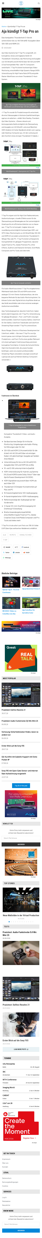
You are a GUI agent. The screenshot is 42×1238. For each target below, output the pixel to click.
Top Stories (9, 883)
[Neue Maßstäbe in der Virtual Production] (21, 900)
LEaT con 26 (7, 1103)
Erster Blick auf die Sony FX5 (13, 746)
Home (4, 26)
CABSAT (6, 1095)
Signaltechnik (26, 535)
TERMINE (7, 1058)
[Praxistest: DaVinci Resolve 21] (21, 989)
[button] (4, 905)
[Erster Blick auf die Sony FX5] (21, 1024)
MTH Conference (9, 1079)
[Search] (39, 3)
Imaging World (9, 1087)
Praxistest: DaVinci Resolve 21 (14, 710)
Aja (4, 535)
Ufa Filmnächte (9, 1064)
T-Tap (5, 540)
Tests (6, 926)
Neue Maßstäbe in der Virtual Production (21, 915)
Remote (13, 535)
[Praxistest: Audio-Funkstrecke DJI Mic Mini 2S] (21, 953)
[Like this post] (17, 547)
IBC (4, 1072)
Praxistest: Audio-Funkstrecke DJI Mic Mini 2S (20, 721)
